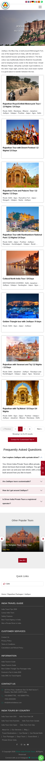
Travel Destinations (9, 733)
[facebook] (17, 744)
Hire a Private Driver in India (11, 623)
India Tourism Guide (8, 662)
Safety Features (7, 616)
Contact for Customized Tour (22, 439)
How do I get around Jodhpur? (15, 490)
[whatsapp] (42, 2)
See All (22, 560)
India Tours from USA (8, 716)
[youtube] (27, 744)
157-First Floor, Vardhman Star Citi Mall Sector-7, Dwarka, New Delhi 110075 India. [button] (21, 691)
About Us (5, 730)
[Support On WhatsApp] (41, 758)
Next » (39, 429)
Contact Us (5, 637)
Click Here (35, 758)
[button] (26, 2)
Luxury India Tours (7, 613)
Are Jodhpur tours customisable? (17, 481)
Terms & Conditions (8, 644)
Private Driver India (9, 740)
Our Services (16, 730)
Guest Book (32, 736)
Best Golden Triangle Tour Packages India (16, 669)
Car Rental (23, 733)
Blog (25, 730)
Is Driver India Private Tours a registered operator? (19, 501)
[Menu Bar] (40, 7)
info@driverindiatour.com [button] (13, 702)
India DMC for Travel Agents (11, 676)
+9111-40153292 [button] (10, 699)
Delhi (8, 584)
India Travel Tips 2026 (9, 609)
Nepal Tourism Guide (8, 665)
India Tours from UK (26, 716)
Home (3, 594)
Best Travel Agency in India (11, 620)
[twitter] (19, 744)
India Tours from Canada (30, 721)
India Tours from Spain (9, 725)
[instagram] (21, 744)
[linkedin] (24, 744)
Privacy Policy (6, 641)
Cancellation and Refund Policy (12, 648)
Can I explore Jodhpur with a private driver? (21, 457)
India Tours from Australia (10, 721)
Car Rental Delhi (36, 733)
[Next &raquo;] (29, 429)
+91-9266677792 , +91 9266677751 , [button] (17, 695)
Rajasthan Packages (15, 594)
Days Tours (21, 736)
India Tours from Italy (27, 725)
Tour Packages (8, 736)
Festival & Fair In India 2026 (11, 672)
